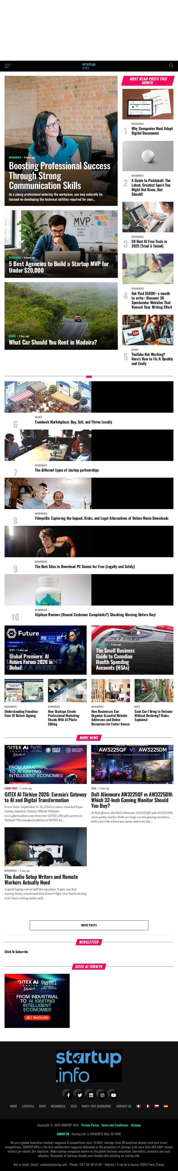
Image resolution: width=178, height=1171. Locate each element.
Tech (74, 1106)
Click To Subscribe (16, 951)
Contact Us (123, 1106)
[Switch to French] (148, 1106)
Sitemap (136, 1125)
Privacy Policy (90, 1125)
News (42, 1106)
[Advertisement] (89, 30)
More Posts (89, 925)
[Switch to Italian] (138, 1106)
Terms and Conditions (115, 1125)
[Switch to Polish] (157, 1106)
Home (13, 1106)
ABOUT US (63, 1134)
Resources (58, 1106)
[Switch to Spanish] (166, 1106)
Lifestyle (28, 1106)
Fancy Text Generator (96, 1106)
